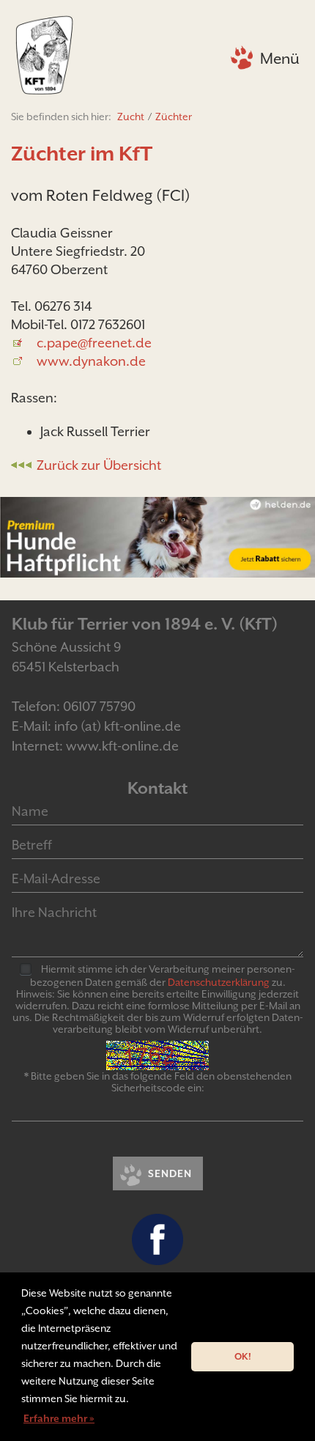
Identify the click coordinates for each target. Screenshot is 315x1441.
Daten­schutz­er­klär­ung (219, 982)
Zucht (130, 116)
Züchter (173, 116)
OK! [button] (242, 1356)
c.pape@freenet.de (94, 342)
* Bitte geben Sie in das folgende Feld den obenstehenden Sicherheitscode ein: (158, 1082)
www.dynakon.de (91, 361)
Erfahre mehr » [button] (58, 1418)
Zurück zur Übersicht (99, 465)
